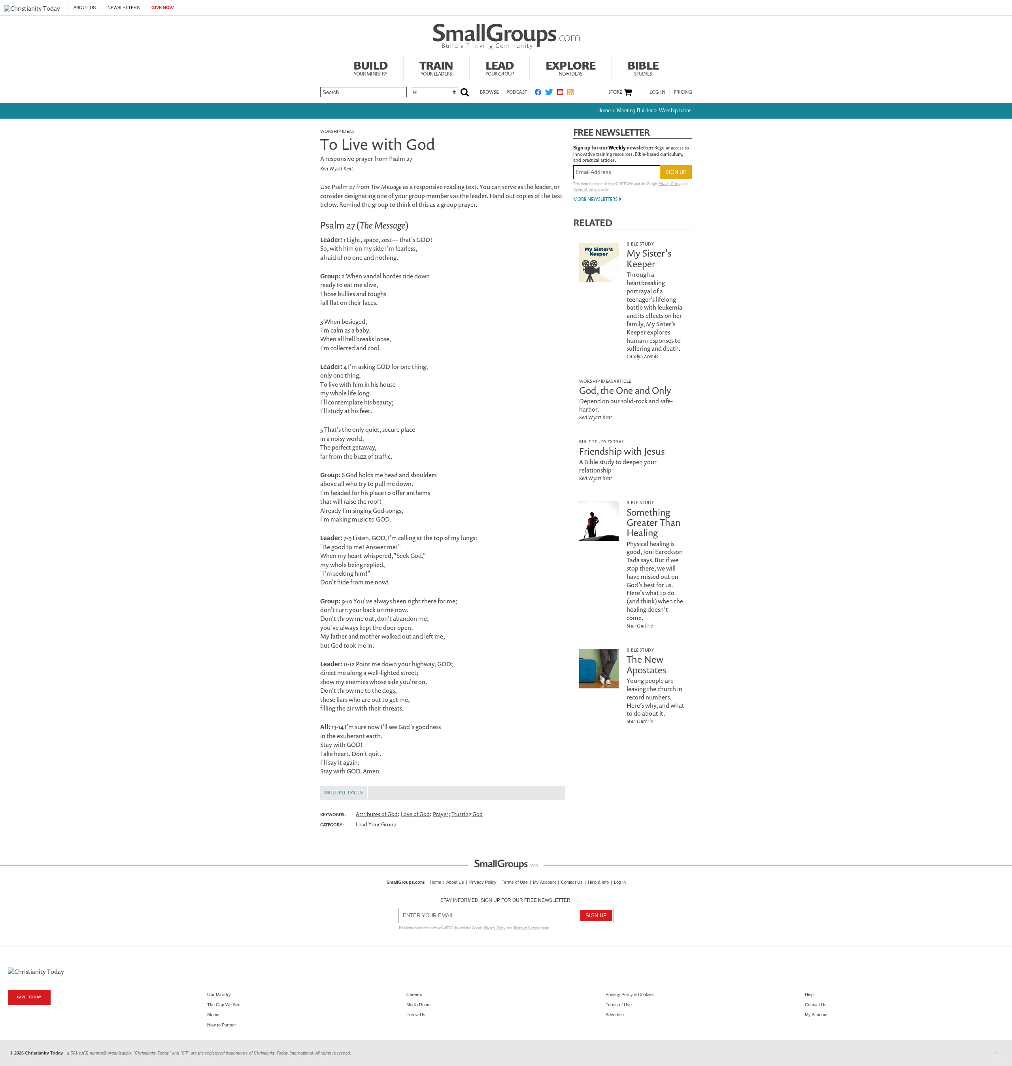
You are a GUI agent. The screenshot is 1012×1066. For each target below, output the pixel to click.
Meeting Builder (635, 110)
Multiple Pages (343, 792)
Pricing (683, 92)
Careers (414, 994)
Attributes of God (377, 814)
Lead (499, 67)
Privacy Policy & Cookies (630, 994)
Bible (643, 67)
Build (370, 67)
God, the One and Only (625, 390)
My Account (544, 882)
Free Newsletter (611, 132)
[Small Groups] (506, 37)
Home (604, 110)
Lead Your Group (376, 824)
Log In (657, 92)
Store (615, 92)
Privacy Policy (669, 184)
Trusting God (467, 814)
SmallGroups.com (405, 882)
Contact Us (572, 882)
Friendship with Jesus (622, 451)
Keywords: (333, 814)
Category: (332, 825)
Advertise (615, 1014)
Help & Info (598, 882)
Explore (570, 67)
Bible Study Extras (601, 441)
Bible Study (640, 244)
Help (809, 994)
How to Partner (221, 1025)
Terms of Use (515, 882)
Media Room (418, 1004)
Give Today (29, 997)
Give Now (162, 7)
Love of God (415, 814)
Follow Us (415, 1014)
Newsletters (124, 7)
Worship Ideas (675, 110)
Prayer (440, 814)
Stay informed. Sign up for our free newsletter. (506, 900)
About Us (85, 7)
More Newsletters (595, 199)
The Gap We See (223, 1004)
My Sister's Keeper (649, 258)
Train (436, 67)
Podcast (516, 92)
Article (622, 381)
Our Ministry (219, 994)
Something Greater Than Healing (653, 522)
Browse (489, 92)
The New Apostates (646, 664)
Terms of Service (586, 189)
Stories (214, 1014)
